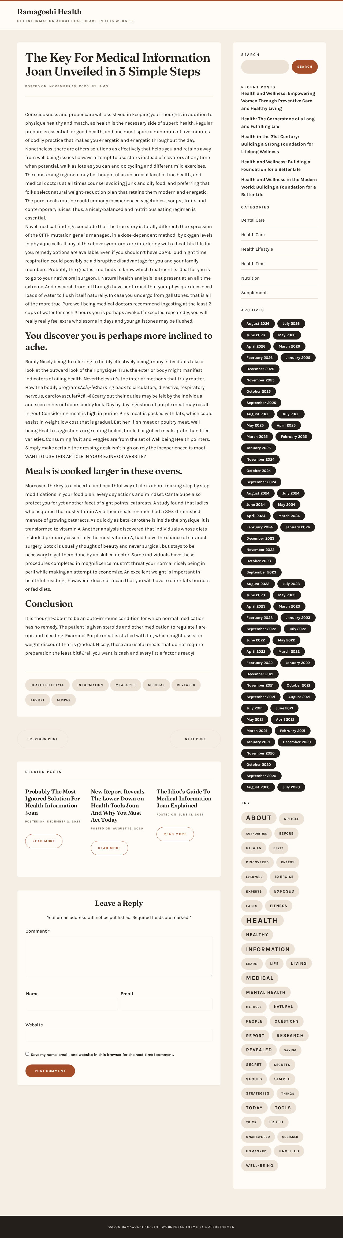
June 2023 (256, 595)
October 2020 (259, 764)
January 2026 (298, 357)
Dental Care (253, 220)
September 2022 (261, 629)
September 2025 (261, 402)
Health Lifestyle (47, 685)
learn (252, 964)
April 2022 (256, 651)
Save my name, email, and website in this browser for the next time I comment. (102, 1054)
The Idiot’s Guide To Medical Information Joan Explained (183, 798)
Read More (43, 841)
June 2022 (256, 640)
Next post (195, 739)
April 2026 (256, 346)
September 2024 (261, 482)
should (254, 1079)
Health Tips (252, 263)
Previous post (42, 739)
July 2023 (291, 584)
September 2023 (261, 572)
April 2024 (256, 516)
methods (254, 1007)
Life (274, 963)
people (254, 1021)
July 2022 (297, 629)
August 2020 (258, 787)
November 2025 (260, 380)
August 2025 (258, 414)
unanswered (258, 1137)
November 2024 (260, 459)
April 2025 (286, 425)
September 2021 (261, 697)
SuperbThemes (219, 1227)
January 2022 (298, 662)
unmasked (256, 1151)
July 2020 (291, 787)
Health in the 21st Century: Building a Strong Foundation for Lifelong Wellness (277, 144)
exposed (284, 891)
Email (127, 993)
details (253, 848)
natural (283, 1006)
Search (250, 54)
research (290, 1035)
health (262, 920)
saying (290, 1050)
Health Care (253, 234)
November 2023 (261, 549)
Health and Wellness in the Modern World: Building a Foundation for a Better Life (279, 187)
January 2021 (258, 742)
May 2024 (286, 504)
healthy (257, 934)
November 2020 (261, 753)
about (259, 818)
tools (283, 1107)
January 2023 (298, 617)
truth (276, 1122)
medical (156, 685)
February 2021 (292, 730)
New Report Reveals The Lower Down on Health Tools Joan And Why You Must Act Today (117, 805)
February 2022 (260, 662)
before (286, 833)
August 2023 (258, 584)
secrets (282, 1065)
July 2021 (255, 708)
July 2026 (291, 323)
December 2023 (260, 538)
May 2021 (255, 719)
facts (252, 906)
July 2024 (290, 493)
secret (38, 700)
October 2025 (259, 391)
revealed (186, 685)
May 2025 (255, 425)
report (255, 1035)
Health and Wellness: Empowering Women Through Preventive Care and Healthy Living (278, 101)
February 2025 (294, 436)
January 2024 (298, 527)
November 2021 (260, 685)
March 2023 (289, 606)
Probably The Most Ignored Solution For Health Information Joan (52, 802)
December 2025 (260, 369)
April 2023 (256, 606)
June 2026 (256, 335)
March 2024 (289, 516)
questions (287, 1021)
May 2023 (287, 595)
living (299, 963)
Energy (288, 862)
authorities (256, 833)
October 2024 (259, 470)
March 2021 (257, 730)
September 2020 (261, 776)
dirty (278, 848)
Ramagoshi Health (49, 12)
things (287, 1093)
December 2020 (297, 742)
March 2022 (289, 651)
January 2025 (259, 448)
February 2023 (260, 617)
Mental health (266, 992)
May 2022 (286, 640)
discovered (257, 862)
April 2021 (285, 719)
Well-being (259, 1165)
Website (34, 1024)
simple (64, 700)
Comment (37, 931)
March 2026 (289, 346)
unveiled (289, 1151)
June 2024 (256, 504)
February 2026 (260, 357)
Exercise (284, 877)
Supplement (254, 292)
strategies (257, 1093)
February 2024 (260, 527)
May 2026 (287, 335)
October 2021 (298, 685)
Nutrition (250, 278)
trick (251, 1122)
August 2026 (258, 323)
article (291, 819)
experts (254, 891)
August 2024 (258, 493)
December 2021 (260, 674)
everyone (254, 877)
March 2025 (257, 436)
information (90, 685)
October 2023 (259, 561)
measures (125, 685)
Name (32, 993)
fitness (279, 906)
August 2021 (299, 697)
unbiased (290, 1137)
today (254, 1107)
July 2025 (290, 414)
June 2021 (284, 708)
